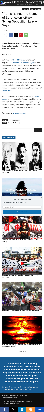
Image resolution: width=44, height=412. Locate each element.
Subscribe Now (22, 212)
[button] (22, 199)
